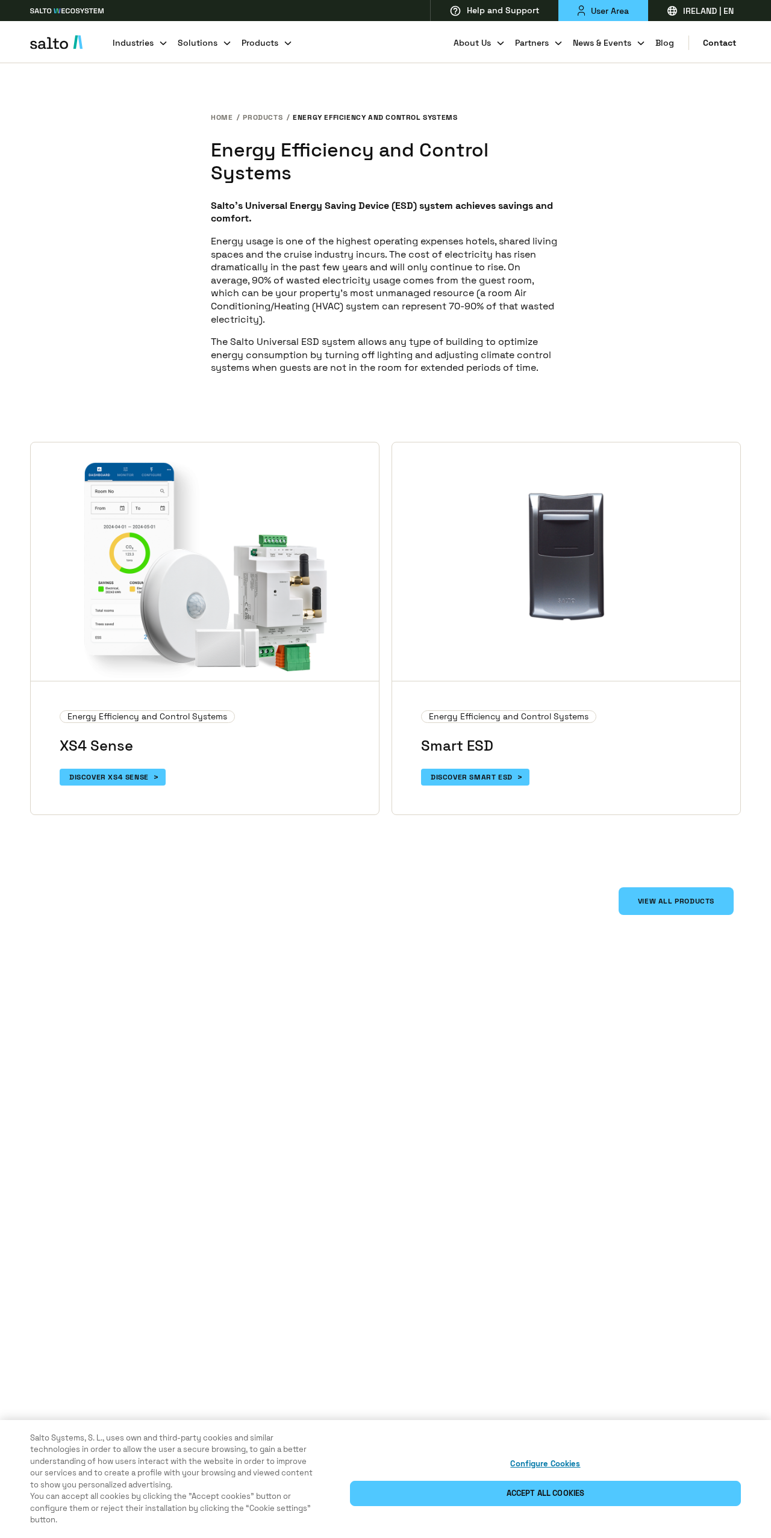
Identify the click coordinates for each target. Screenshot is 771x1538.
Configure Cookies (545, 1464)
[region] (385, 1479)
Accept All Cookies (545, 1493)
